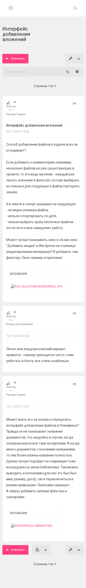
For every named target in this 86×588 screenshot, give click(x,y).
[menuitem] (75, 8)
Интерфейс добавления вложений (34, 125)
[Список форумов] (43, 12)
